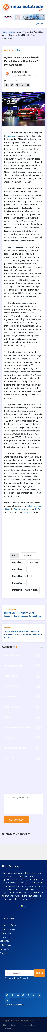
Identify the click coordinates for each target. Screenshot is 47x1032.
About (5, 1025)
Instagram (25, 509)
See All (41, 647)
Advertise (15, 1025)
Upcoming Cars (8, 929)
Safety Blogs (5, 945)
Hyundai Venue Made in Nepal (25, 590)
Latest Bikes (7, 933)
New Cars (34, 562)
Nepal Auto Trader (19, 72)
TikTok (38, 509)
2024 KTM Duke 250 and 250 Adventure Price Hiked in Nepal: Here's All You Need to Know (23, 634)
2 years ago (16, 75)
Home (4, 32)
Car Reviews (5, 941)
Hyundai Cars (28, 555)
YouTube (27, 512)
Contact (3, 953)
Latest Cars (7, 937)
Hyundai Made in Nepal (22, 576)
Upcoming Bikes (9, 925)
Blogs (11, 32)
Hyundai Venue (11, 136)
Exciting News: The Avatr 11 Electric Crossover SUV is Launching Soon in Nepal (22, 614)
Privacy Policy (5, 949)
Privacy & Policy (29, 1025)
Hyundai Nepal (18, 562)
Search (40, 24)
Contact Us (8, 1028)
